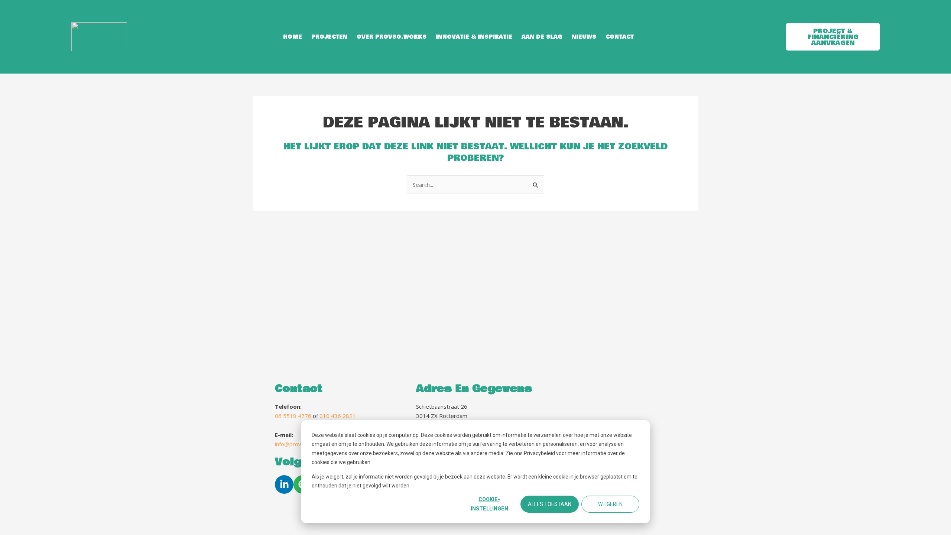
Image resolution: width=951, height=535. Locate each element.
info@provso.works (299, 444)
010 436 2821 (337, 415)
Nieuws (584, 37)
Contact (620, 37)
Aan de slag (542, 37)
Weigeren (610, 504)
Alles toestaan (549, 504)
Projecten (329, 37)
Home (292, 37)
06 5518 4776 (293, 415)
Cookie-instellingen (489, 504)
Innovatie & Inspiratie (474, 37)
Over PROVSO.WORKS (391, 37)
